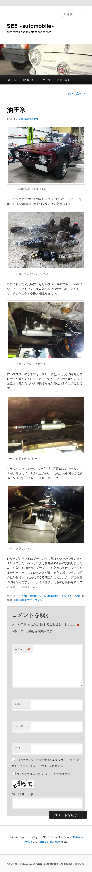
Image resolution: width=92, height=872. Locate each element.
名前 (18, 704)
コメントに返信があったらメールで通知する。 (44, 774)
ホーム (12, 80)
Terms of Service (49, 841)
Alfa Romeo (29, 596)
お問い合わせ (65, 80)
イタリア (66, 596)
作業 (77, 596)
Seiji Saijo (20, 600)
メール (19, 726)
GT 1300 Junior (49, 596)
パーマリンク (35, 600)
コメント (22, 648)
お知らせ (28, 80)
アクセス (45, 80)
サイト (19, 748)
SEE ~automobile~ (30, 25)
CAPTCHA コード (22, 794)
